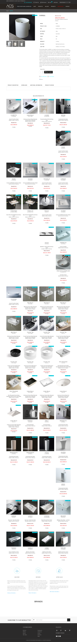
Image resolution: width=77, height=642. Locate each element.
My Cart (49, 2)
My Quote (56, 2)
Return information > (33, 592)
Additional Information (36, 85)
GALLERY (47, 6)
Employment (40, 630)
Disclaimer (39, 634)
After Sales (25, 634)
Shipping (61, 19)
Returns (24, 633)
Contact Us (34, 15)
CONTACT (68, 6)
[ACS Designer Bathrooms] (10, 6)
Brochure (24, 630)
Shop (35, 6)
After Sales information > (55, 591)
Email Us (37, 2)
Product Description (13, 85)
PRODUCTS (40, 6)
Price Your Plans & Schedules (24, 6)
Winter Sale (60, 6)
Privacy (39, 633)
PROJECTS (53, 6)
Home (7, 10)
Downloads (24, 85)
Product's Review (49, 85)
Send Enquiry (51, 76)
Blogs (39, 636)
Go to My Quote (44, 76)
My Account (44, 2)
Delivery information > (11, 593)
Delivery (24, 631)
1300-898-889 (28, 2)
